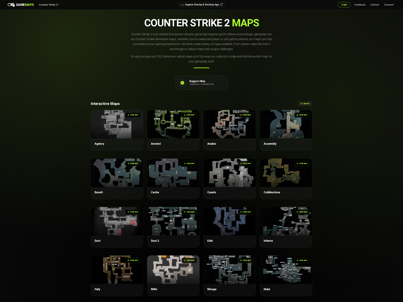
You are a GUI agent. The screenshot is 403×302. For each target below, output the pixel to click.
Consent (389, 4)
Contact (374, 4)
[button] (49, 5)
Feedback (359, 4)
